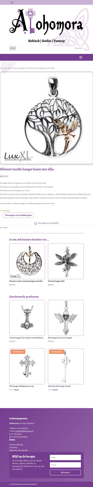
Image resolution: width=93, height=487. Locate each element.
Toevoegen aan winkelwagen (18, 215)
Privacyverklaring (16, 445)
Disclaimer (13, 448)
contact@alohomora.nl (24, 431)
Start (2, 68)
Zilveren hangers (19, 68)
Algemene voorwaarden (18, 450)
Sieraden (8, 68)
